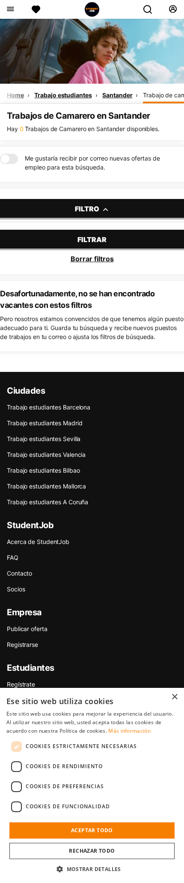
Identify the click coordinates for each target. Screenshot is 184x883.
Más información (129, 730)
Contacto (19, 573)
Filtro (88, 209)
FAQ (12, 557)
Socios (16, 589)
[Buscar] (151, 9)
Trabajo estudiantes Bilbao (43, 470)
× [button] (174, 697)
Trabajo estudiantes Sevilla (43, 438)
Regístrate (21, 684)
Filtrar (92, 239)
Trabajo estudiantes (63, 95)
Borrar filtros (92, 258)
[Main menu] (10, 9)
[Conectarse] (173, 9)
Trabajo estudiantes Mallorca (46, 486)
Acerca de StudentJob (38, 541)
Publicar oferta (27, 628)
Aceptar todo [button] (92, 830)
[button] (92, 869)
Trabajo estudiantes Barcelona (48, 407)
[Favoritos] (36, 9)
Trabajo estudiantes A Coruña (47, 502)
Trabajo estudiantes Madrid (44, 423)
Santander (117, 95)
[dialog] (92, 785)
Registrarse (22, 644)
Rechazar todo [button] (92, 850)
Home (15, 95)
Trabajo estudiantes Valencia (46, 454)
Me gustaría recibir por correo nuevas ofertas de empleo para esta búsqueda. (92, 163)
